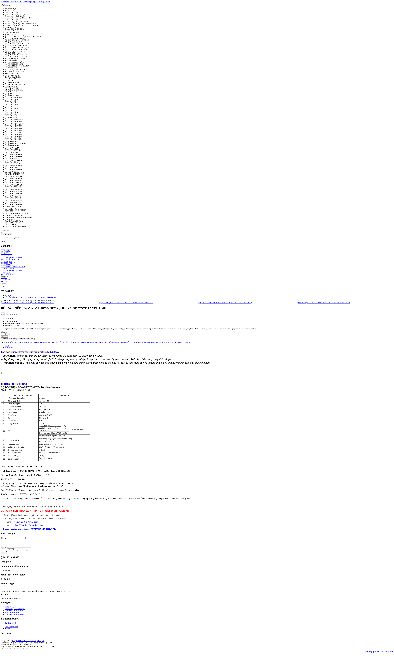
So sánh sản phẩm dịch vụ (26, 338)
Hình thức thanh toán (12, 612)
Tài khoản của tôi (10, 623)
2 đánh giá (4, 314)
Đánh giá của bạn (6, 547)
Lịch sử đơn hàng (10, 625)
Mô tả (7, 346)
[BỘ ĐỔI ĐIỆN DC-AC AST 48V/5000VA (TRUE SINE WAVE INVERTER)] (49, 303)
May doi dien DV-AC (165, 342)
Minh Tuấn (24, 648)
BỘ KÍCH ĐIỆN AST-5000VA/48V (21, 342)
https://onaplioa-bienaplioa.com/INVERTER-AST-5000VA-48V (29, 529)
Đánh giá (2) (9, 347)
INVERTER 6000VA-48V (89, 342)
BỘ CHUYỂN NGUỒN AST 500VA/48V (66, 342)
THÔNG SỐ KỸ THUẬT (14, 384)
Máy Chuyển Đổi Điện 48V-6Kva (132, 342)
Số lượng (4, 332)
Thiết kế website (6, 648)
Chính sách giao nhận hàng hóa (15, 609)
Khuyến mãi (9, 628)
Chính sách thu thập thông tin (14, 614)
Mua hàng (4, 336)
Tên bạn (3, 538)
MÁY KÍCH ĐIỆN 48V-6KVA (109, 342)
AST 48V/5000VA (49, 352)
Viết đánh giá (13, 314)
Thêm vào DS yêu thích (9, 338)
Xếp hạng (4, 551)
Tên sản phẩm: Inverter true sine (20, 352)
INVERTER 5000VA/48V (42, 342)
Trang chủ (8, 295)
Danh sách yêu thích (11, 627)
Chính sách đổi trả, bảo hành (14, 610)
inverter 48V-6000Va (151, 342)
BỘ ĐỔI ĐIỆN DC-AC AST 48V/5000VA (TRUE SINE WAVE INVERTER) (31, 297)
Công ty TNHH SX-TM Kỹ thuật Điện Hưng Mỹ (28, 641)
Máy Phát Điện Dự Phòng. (182, 342)
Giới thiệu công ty (11, 607)
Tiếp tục (4, 553)
